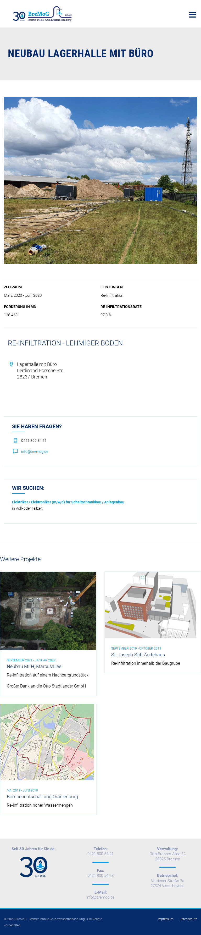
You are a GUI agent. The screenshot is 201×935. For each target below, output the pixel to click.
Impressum (166, 919)
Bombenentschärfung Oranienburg (42, 796)
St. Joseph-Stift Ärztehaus (138, 654)
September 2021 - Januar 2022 (31, 660)
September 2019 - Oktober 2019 (136, 648)
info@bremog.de (34, 451)
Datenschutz (188, 919)
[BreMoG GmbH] (43, 14)
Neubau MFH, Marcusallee (34, 666)
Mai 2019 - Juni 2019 (22, 790)
